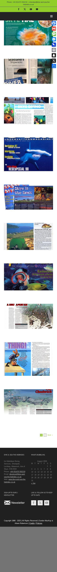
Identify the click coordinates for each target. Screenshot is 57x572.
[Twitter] (40, 502)
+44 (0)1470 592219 (17, 472)
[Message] (53, 34)
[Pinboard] (53, 44)
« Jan (33, 483)
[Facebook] (33, 502)
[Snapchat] (53, 55)
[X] (53, 60)
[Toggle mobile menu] (51, 16)
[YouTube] (46, 502)
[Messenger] (53, 39)
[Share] (53, 66)
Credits (32, 523)
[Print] (53, 50)
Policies (39, 523)
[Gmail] (53, 28)
